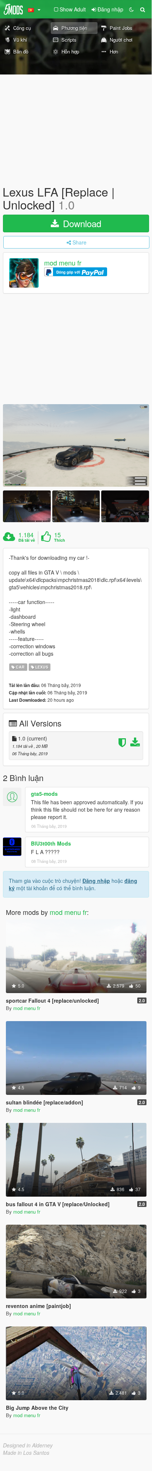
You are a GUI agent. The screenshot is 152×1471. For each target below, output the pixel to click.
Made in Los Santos (26, 1452)
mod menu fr (62, 263)
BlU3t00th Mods (51, 843)
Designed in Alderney (28, 1445)
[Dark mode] (131, 9)
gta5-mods (44, 793)
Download (80, 223)
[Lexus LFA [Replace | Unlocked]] (76, 445)
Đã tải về (26, 540)
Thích (59, 540)
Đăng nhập (96, 880)
